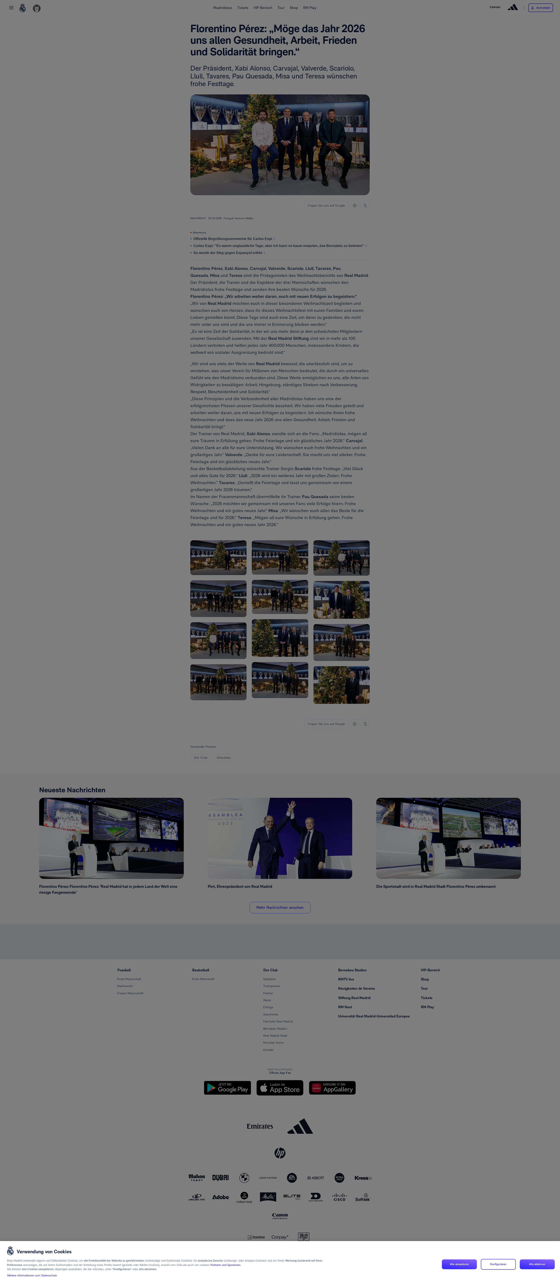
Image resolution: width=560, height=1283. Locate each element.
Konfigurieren (498, 1264)
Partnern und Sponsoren (225, 1265)
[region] (280, 1262)
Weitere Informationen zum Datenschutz (32, 1275)
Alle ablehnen (537, 1264)
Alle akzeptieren (459, 1264)
